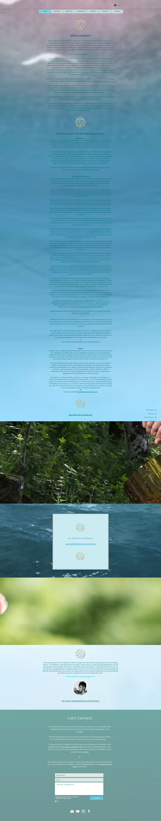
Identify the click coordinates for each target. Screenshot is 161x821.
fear (65, 143)
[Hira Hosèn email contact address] (72, 811)
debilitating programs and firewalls (87, 143)
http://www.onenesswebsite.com (87, 392)
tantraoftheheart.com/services (80, 543)
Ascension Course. (92, 170)
